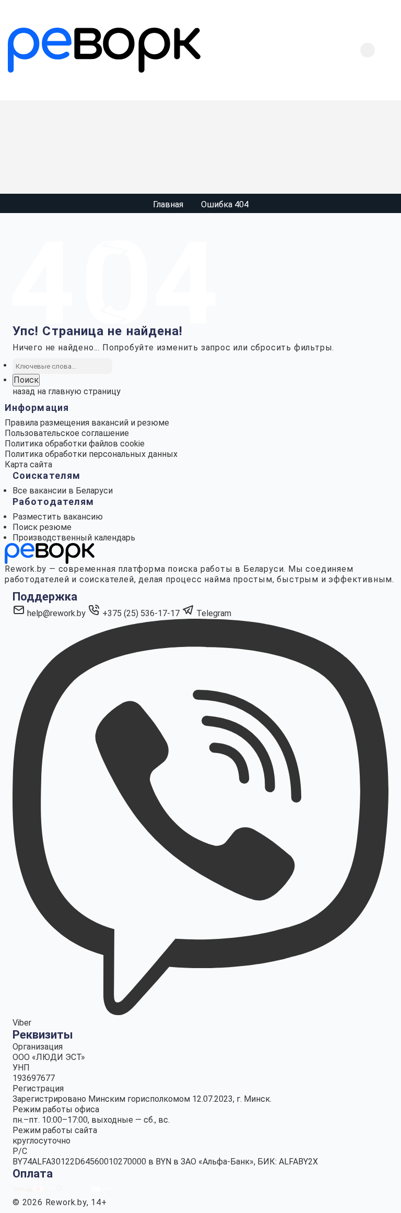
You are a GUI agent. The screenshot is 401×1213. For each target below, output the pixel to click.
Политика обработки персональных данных (91, 454)
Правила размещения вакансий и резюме (87, 423)
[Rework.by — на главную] (50, 553)
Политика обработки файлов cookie (75, 444)
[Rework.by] (104, 50)
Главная (168, 204)
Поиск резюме (42, 527)
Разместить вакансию (58, 517)
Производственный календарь (74, 538)
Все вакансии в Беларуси (63, 491)
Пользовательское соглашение (67, 433)
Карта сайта (28, 464)
